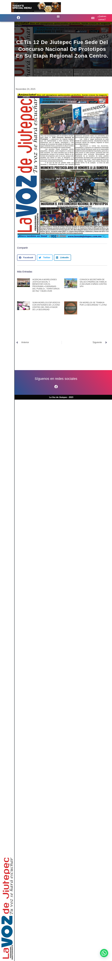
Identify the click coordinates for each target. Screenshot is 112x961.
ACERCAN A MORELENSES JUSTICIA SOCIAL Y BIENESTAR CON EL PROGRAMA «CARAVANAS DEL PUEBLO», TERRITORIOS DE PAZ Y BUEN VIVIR (45, 285)
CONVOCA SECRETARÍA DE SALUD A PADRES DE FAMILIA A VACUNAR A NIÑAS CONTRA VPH (93, 282)
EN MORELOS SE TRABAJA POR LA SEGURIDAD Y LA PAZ (93, 303)
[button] (18, 17)
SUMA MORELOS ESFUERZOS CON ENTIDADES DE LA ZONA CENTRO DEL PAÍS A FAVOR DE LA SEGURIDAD (46, 305)
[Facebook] (56, 386)
